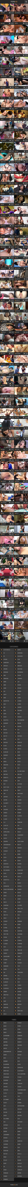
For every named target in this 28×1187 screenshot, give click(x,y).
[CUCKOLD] (7, 487)
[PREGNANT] (21, 348)
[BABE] (7, 199)
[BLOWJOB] (21, 487)
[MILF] (21, 103)
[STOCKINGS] (7, 497)
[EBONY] (7, 444)
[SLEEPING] (21, 263)
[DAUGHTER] (21, 274)
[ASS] (21, 178)
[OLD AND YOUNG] (21, 220)
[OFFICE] (7, 529)
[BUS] (21, 189)
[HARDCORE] (7, 433)
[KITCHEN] (7, 380)
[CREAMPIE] (7, 476)
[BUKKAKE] (21, 497)
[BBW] (21, 61)
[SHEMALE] (7, 82)
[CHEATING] (7, 401)
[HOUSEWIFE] (7, 71)
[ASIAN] (7, 18)
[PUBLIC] (21, 231)
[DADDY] (21, 82)
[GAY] (7, 114)
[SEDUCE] (7, 465)
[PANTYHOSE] (7, 604)
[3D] (21, 338)
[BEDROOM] (7, 519)
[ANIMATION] (21, 604)
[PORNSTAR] (21, 593)
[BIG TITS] (7, 93)
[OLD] (7, 306)
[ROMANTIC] (7, 135)
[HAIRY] (21, 284)
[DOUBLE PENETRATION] (21, 465)
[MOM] (7, 29)
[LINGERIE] (21, 210)
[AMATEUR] (21, 295)
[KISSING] (21, 529)
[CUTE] (21, 252)
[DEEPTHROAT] (7, 593)
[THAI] (7, 508)
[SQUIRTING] (21, 625)
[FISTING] (21, 401)
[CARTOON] (7, 561)
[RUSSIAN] (7, 167)
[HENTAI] (7, 455)
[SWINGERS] (21, 583)
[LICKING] (21, 551)
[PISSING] (21, 391)
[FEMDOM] (7, 348)
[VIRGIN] (7, 189)
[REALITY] (7, 625)
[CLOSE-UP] (7, 540)
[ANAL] (21, 167)
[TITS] (7, 614)
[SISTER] (21, 114)
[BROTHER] (7, 327)
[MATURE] (21, 199)
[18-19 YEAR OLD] (7, 61)
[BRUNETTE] (7, 263)
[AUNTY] (21, 71)
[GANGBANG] (7, 412)
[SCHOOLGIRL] (7, 316)
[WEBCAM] (7, 370)
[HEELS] (21, 561)
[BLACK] (7, 295)
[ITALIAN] (21, 327)
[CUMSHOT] (7, 551)
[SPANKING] (21, 157)
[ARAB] (21, 146)
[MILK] (7, 338)
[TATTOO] (21, 359)
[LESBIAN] (7, 210)
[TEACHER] (7, 359)
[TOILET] (21, 508)
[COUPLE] (21, 242)
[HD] (7, 423)
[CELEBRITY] (7, 39)
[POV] (21, 39)
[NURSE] (21, 572)
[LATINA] (21, 412)
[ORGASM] (21, 476)
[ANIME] (7, 572)
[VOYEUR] (7, 583)
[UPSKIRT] (7, 636)
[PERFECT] (21, 540)
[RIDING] (21, 316)
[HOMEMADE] (7, 125)
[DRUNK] (7, 231)
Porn (14, 1)
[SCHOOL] (21, 433)
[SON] (21, 93)
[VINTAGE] (21, 135)
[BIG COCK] (7, 157)
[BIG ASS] (21, 125)
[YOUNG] (21, 614)
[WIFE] (21, 18)
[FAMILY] (21, 380)
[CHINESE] (21, 29)
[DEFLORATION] (7, 391)
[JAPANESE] (21, 7)
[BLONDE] (21, 455)
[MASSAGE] (7, 220)
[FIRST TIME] (21, 370)
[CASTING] (21, 444)
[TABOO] (21, 519)
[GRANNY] (7, 103)
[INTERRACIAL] (7, 252)
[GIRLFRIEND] (7, 178)
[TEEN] (7, 50)
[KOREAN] (7, 284)
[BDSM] (7, 274)
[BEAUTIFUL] (21, 50)
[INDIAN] (7, 7)
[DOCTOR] (21, 423)
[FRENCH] (21, 636)
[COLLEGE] (7, 146)
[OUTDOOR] (7, 242)
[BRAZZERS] (21, 306)
